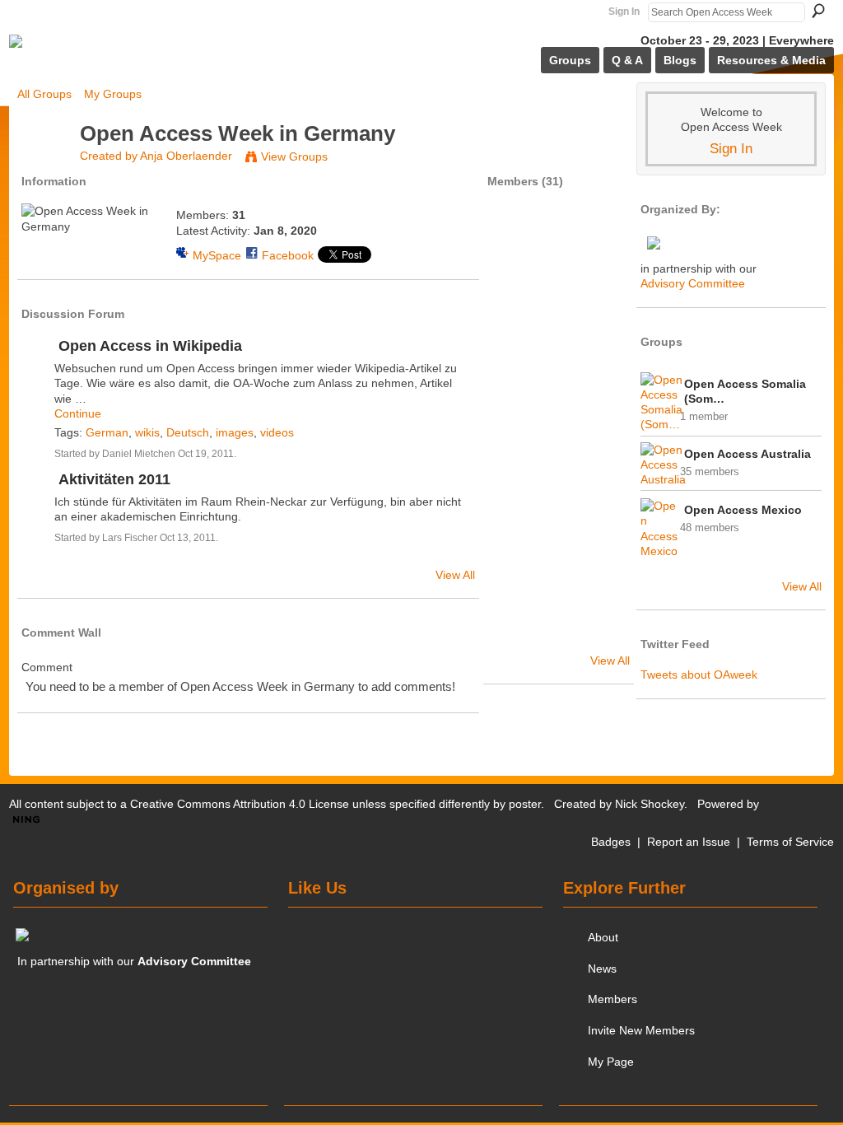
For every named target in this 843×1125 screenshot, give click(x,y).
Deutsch (187, 432)
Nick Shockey (649, 803)
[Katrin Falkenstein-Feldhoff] (602, 282)
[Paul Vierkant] (514, 588)
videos (277, 432)
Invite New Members (641, 1030)
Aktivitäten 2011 (114, 479)
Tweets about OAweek (698, 674)
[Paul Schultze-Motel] (602, 544)
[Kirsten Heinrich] (514, 326)
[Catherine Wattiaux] (514, 282)
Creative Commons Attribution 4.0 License (239, 803)
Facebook (288, 255)
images (235, 432)
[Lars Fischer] (558, 238)
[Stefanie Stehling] (514, 457)
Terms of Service (790, 841)
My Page (611, 1061)
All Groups (44, 93)
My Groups (113, 93)
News (602, 968)
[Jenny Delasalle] (558, 282)
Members (612, 999)
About (603, 937)
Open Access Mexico (743, 509)
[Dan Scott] (602, 413)
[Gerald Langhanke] (514, 413)
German (107, 432)
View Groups (294, 156)
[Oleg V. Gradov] (602, 238)
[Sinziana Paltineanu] (558, 326)
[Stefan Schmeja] (602, 326)
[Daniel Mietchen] (514, 238)
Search (818, 10)
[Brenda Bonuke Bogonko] (558, 457)
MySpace (217, 255)
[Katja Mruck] (558, 631)
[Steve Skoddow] (558, 369)
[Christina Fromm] (602, 369)
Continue (77, 413)
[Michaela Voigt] (514, 369)
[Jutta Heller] (514, 500)
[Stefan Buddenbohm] (602, 500)
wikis (147, 432)
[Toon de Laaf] (558, 413)
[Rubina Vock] (514, 631)
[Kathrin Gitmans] (558, 588)
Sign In (624, 11)
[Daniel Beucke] (558, 500)
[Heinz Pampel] (602, 588)
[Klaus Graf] (602, 457)
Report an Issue (688, 841)
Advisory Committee (692, 283)
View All (455, 574)
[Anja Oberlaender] (43, 163)
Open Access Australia (747, 453)
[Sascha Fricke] (558, 544)
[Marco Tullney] (602, 631)
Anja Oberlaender (186, 155)
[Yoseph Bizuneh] (514, 544)
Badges (611, 841)
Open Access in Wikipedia (150, 346)
